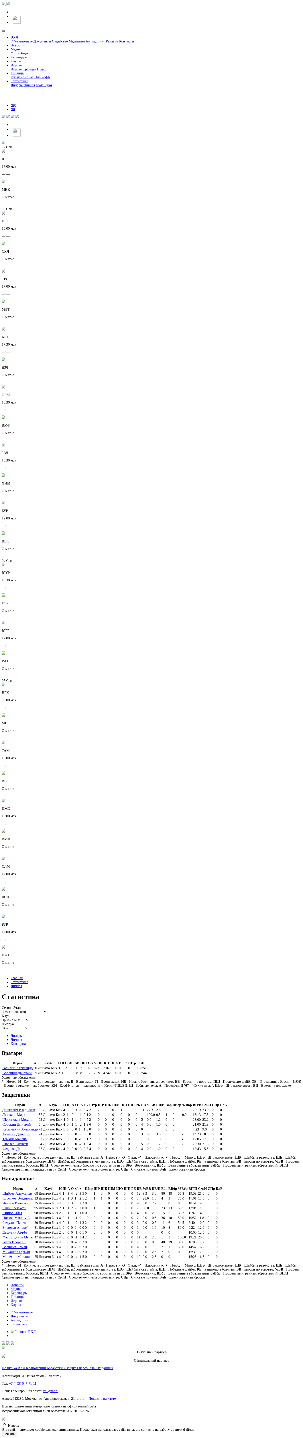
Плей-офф (42, 77)
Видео (24, 53)
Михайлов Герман (16, 1252)
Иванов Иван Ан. (15, 1203)
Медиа (16, 49)
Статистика (19, 81)
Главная (17, 978)
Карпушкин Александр (20, 1129)
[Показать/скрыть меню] (3, 31)
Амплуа (8, 1024)
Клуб (6, 1016)
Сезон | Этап (11, 1007)
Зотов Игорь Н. (14, 1242)
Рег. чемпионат (22, 77)
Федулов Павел (14, 1223)
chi (13, 109)
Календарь (19, 57)
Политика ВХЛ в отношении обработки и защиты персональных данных (57, 1368)
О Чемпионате (22, 41)
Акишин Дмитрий (16, 1134)
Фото (15, 53)
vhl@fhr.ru (50, 1391)
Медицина (77, 41)
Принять (9, 1434)
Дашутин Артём (14, 1232)
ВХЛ (14, 37)
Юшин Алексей (14, 1208)
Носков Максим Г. (16, 1218)
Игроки (16, 65)
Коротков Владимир (17, 1198)
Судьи (41, 69)
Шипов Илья (12, 1213)
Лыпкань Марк (13, 1115)
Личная (29, 85)
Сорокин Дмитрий (16, 1124)
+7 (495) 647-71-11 (22, 1383)
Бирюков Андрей (15, 1227)
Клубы (16, 61)
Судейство (60, 41)
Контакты (126, 41)
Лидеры (17, 85)
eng (13, 105)
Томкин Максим (14, 1139)
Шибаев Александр (17, 1193)
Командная (44, 85)
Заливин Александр (17, 1068)
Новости (17, 45)
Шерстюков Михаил (17, 1119)
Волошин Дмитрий (17, 1073)
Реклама (112, 41)
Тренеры (29, 69)
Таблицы (17, 73)
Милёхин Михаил (16, 1257)
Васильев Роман (14, 1247)
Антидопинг (95, 41)
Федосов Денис (14, 1149)
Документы (42, 41)
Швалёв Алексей (15, 1144)
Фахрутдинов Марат (17, 1237)
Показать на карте (102, 1398)
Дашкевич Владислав (18, 1110)
